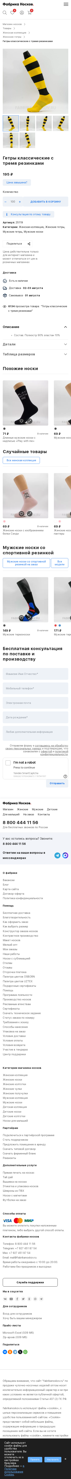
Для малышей (11, 814)
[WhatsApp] (25, 1352)
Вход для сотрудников (17, 1313)
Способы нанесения (15, 1027)
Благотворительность (17, 917)
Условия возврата (14, 1045)
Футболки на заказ (14, 1200)
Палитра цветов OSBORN (19, 976)
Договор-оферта (13, 893)
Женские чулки (12, 1088)
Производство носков (17, 999)
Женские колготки (14, 1084)
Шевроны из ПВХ (13, 1190)
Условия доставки (14, 1036)
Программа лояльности (17, 994)
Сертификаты (11, 1008)
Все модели (59, 563)
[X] (20, 1352)
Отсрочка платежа (14, 972)
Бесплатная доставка (16, 912)
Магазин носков (12, 24)
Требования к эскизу (16, 1022)
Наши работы (11, 954)
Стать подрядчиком (15, 1139)
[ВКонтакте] (5, 1352)
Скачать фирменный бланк (19, 1153)
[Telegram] (15, 1352)
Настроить (53, 1459)
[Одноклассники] (10, 1352)
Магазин (8, 809)
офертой (46, 751)
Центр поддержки (14, 1054)
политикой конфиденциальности (54, 753)
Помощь (8, 990)
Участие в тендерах (15, 1049)
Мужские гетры (12, 231)
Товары (7, 28)
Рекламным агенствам (17, 1004)
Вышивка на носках (15, 1181)
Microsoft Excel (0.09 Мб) (18, 1332)
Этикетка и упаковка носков (20, 1186)
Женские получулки (15, 1093)
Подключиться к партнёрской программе (28, 1135)
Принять (35, 1459)
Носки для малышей (15, 1120)
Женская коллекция (14, 32)
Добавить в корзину (45, 201)
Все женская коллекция (21, 460)
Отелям (7, 963)
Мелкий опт (10, 944)
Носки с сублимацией (16, 958)
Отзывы (7, 967)
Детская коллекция (15, 1107)
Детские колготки (14, 1116)
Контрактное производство (20, 935)
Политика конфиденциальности (23, 898)
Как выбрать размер (15, 926)
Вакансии (9, 880)
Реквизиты (9, 1158)
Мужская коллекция (15, 1097)
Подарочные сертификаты (19, 985)
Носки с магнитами (15, 1195)
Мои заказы (10, 949)
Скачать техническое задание (22, 1013)
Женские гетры (12, 36)
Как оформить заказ (15, 922)
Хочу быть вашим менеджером (22, 1318)
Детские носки (12, 1111)
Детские (52, 809)
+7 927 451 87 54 (26, 1248)
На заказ (28, 814)
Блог (6, 884)
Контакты (44, 814)
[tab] (35, 330)
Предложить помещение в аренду (24, 1144)
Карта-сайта (11, 889)
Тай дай (8, 1177)
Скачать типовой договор (19, 1149)
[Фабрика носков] (18, 4)
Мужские (37, 809)
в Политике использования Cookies (14, 1470)
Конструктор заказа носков (20, 931)
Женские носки (12, 1079)
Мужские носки (33, 231)
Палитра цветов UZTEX (18, 981)
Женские (22, 809)
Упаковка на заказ (14, 1031)
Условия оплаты (13, 1040)
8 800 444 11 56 (20, 822)
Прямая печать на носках (18, 1172)
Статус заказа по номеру (19, 1017)
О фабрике (10, 872)
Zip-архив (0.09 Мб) (15, 1337)
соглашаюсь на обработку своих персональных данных (36, 747)
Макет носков (11, 940)
